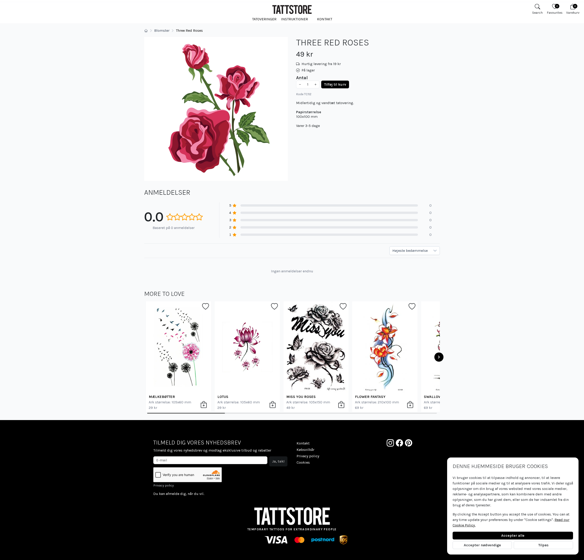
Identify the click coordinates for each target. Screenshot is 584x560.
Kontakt (324, 19)
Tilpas (543, 545)
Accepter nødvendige (482, 545)
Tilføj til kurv (335, 84)
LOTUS (222, 396)
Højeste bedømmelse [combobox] (410, 250)
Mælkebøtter (162, 396)
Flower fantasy (370, 396)
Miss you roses (301, 396)
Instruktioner (294, 19)
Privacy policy (163, 485)
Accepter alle (512, 535)
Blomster (161, 30)
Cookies (303, 462)
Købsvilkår (305, 449)
